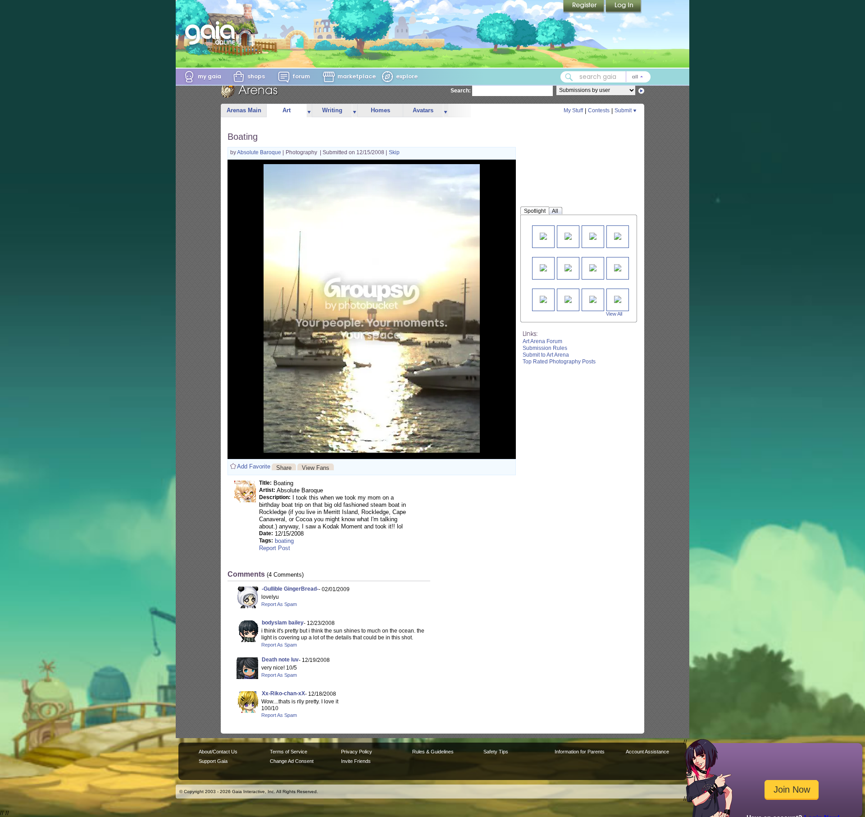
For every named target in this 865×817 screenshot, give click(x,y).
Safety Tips (495, 751)
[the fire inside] (568, 298)
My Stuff (573, 110)
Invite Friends (356, 761)
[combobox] (605, 77)
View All (614, 314)
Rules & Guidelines (433, 751)
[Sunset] (592, 298)
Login (624, 7)
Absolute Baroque (259, 152)
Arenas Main (244, 110)
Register (584, 7)
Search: (461, 90)
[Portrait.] (543, 267)
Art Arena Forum (542, 341)
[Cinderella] (592, 235)
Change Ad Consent (292, 761)
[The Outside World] (617, 235)
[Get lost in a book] (543, 298)
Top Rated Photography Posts (559, 361)
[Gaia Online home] (212, 33)
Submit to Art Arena (546, 355)
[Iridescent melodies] (568, 235)
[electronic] (568, 267)
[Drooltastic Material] (617, 298)
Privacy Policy (356, 751)
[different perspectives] (592, 267)
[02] (617, 267)
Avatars (423, 110)
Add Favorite (253, 466)
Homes (380, 110)
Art (286, 110)
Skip (394, 152)
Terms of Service (288, 751)
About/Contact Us (218, 751)
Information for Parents (580, 751)
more (309, 110)
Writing (332, 110)
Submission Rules (545, 348)
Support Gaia (213, 761)
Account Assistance (647, 751)
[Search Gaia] (569, 77)
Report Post (274, 548)
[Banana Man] (543, 235)
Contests (599, 110)
